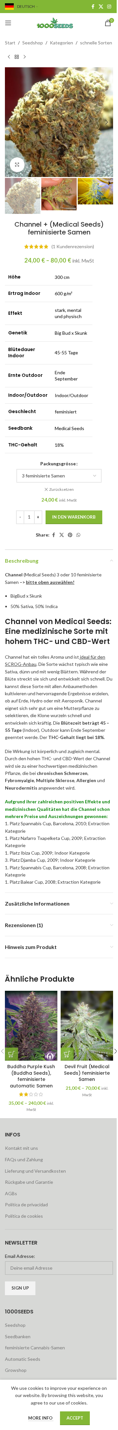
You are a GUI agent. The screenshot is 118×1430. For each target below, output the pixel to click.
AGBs (11, 1193)
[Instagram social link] (109, 6)
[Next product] (25, 57)
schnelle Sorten (96, 42)
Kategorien (61, 42)
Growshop (16, 1370)
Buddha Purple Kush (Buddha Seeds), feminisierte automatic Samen (31, 1076)
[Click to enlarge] (17, 164)
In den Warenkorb (74, 517)
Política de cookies (24, 1216)
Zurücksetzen (61, 489)
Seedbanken (17, 1336)
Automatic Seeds (22, 1359)
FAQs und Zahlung (24, 1159)
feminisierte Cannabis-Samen (35, 1347)
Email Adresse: (20, 1256)
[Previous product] (9, 57)
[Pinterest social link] (70, 535)
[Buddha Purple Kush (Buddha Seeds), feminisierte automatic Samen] (31, 1025)
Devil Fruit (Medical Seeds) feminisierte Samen (87, 1073)
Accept (75, 1418)
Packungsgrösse (58, 463)
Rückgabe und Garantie (29, 1182)
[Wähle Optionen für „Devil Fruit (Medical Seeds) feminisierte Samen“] (67, 1054)
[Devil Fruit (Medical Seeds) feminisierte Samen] (87, 1025)
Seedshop (32, 42)
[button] (11, 122)
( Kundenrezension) (72, 246)
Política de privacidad (26, 1204)
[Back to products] (17, 57)
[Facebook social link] (93, 6)
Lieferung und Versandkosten (35, 1171)
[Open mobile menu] (8, 22)
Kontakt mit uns (21, 1148)
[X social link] (101, 6)
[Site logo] (59, 22)
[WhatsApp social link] (78, 535)
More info (40, 1418)
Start (10, 42)
